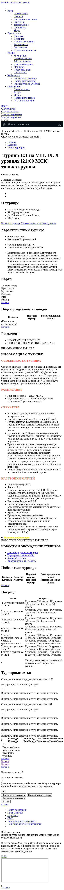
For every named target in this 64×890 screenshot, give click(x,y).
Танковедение (21, 24)
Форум (17, 92)
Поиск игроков (22, 89)
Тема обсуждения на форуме (22, 552)
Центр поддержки (17, 810)
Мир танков (14, 2)
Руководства (14, 33)
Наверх (5, 801)
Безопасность (21, 44)
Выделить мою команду (13, 795)
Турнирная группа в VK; (20, 555)
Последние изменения (25, 19)
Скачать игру (21, 13)
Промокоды (20, 27)
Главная (11, 142)
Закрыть (5, 887)
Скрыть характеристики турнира (38, 223)
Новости (18, 16)
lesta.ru (4, 804)
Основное (19, 38)
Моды (17, 30)
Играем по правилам (25, 50)
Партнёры (12, 815)
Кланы (11, 53)
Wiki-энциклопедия (24, 100)
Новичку (18, 36)
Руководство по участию (27, 83)
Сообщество (14, 86)
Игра (10, 10)
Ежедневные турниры (25, 78)
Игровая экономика (24, 41)
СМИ (10, 818)
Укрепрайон (20, 55)
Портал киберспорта (24, 81)
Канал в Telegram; (16, 558)
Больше (5, 302)
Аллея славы (20, 72)
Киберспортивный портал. (21, 561)
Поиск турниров (16, 147)
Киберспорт (13, 75)
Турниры (12, 144)
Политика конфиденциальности (24, 824)
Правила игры (15, 812)
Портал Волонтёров (24, 97)
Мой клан (19, 67)
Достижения (20, 47)
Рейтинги (19, 22)
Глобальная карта (23, 58)
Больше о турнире (10, 223)
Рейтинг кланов (22, 61)
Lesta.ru (26, 2)
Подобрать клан (22, 69)
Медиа (17, 95)
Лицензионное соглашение (21, 821)
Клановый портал (23, 64)
